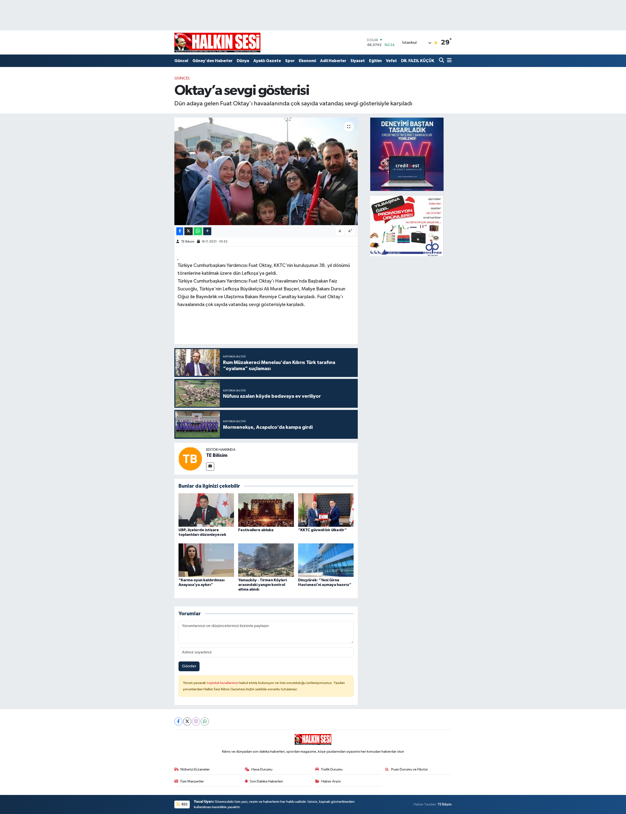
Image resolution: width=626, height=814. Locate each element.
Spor (290, 61)
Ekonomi (307, 61)
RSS (184, 804)
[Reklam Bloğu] (407, 154)
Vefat (391, 61)
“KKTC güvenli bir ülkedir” (322, 530)
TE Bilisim (187, 241)
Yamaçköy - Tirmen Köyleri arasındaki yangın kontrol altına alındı (262, 584)
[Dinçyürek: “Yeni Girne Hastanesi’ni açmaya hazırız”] (326, 560)
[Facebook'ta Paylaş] (179, 231)
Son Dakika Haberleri (266, 781)
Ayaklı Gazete (267, 61)
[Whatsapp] (205, 721)
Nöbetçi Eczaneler (195, 769)
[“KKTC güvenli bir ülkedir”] (326, 510)
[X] (187, 721)
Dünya (243, 61)
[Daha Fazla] (207, 231)
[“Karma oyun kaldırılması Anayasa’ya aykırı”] (206, 560)
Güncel (181, 61)
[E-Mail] (210, 466)
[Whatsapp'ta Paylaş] (198, 231)
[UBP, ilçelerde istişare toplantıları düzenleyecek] (206, 510)
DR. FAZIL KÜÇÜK (417, 61)
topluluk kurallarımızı (223, 683)
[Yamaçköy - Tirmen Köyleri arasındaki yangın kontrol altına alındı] (266, 560)
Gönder (189, 666)
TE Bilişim (444, 804)
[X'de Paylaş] (188, 231)
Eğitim (375, 61)
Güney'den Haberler (212, 61)
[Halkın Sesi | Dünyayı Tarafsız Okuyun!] (217, 42)
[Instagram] (196, 721)
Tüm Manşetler (192, 781)
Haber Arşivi (331, 781)
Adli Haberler (333, 61)
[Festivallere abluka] (266, 510)
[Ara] (442, 60)
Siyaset (357, 61)
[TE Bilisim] (190, 459)
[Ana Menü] (448, 60)
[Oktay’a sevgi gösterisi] (266, 171)
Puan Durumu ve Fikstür (409, 769)
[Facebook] (178, 721)
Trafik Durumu (332, 769)
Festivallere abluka (255, 530)
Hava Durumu (261, 769)
